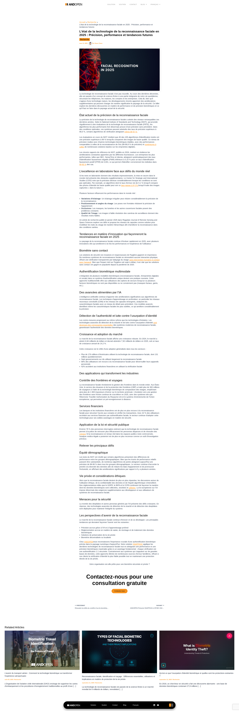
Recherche (84, 39)
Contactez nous (119, 591)
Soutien (122, 4)
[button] (144, 4)
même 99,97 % (130, 132)
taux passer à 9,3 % (129, 185)
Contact (133, 4)
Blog (143, 4)
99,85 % (82, 164)
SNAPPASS (138, 544)
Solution (111, 4)
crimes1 (82, 434)
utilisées (132, 488)
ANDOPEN (88, 542)
